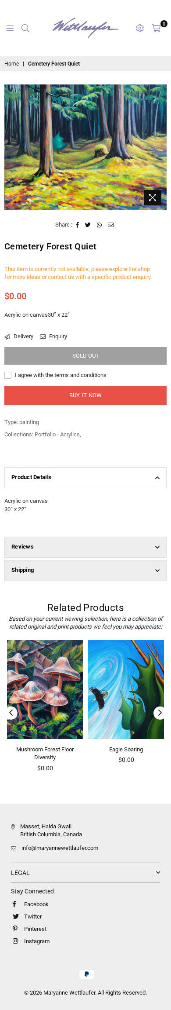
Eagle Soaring (84, 749)
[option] (85, 146)
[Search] (25, 28)
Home (11, 64)
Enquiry (57, 336)
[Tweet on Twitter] (88, 225)
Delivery (22, 336)
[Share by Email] (111, 225)
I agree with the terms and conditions (60, 375)
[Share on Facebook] (77, 225)
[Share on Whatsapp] (99, 225)
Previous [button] (11, 713)
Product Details (31, 477)
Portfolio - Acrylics (57, 434)
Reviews (22, 546)
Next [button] (160, 713)
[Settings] (140, 28)
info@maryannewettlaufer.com (59, 848)
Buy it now (85, 395)
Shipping (22, 570)
